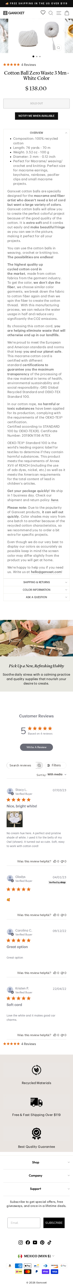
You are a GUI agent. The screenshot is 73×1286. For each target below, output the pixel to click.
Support (35, 1189)
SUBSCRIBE (54, 1223)
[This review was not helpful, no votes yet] (62, 861)
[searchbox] (21, 765)
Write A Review (36, 747)
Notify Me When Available (36, 116)
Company (35, 1175)
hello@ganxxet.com (46, 572)
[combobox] (51, 774)
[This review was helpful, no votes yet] (55, 861)
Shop (35, 1162)
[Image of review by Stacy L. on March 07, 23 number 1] (15, 819)
